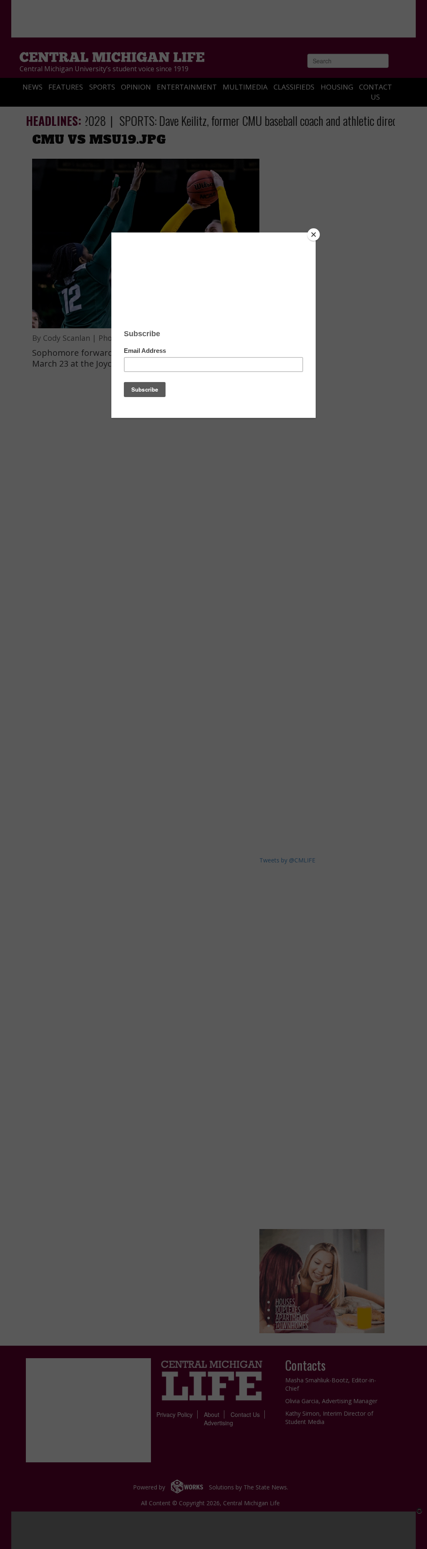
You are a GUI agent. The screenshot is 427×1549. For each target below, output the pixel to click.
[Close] (313, 234)
